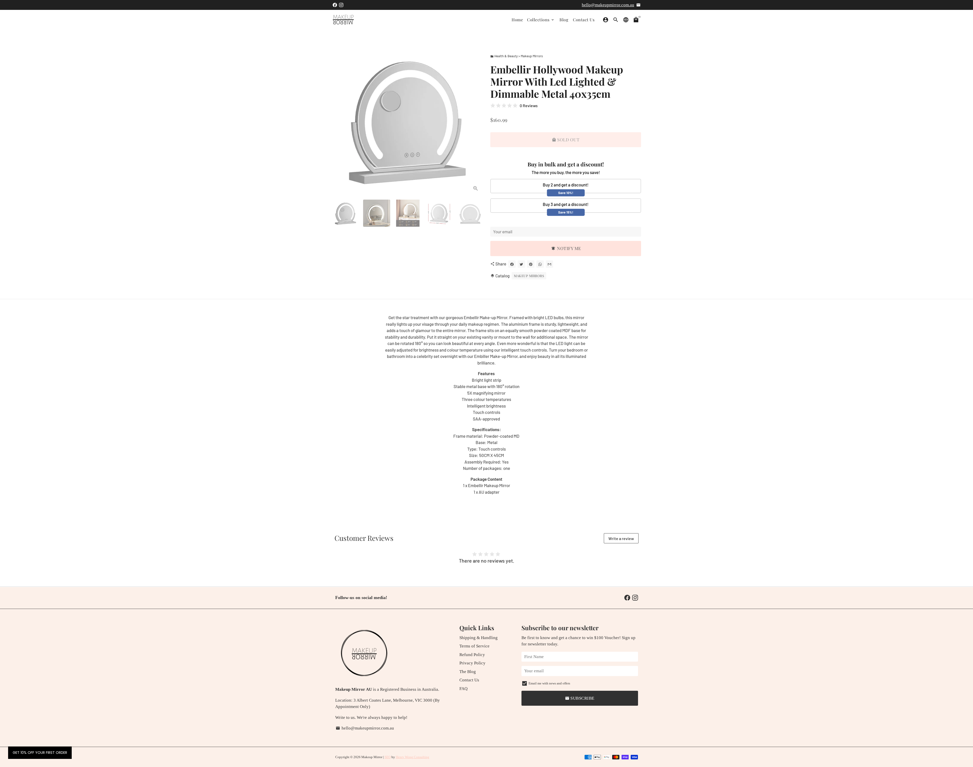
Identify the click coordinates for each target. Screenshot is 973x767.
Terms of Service (474, 646)
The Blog (467, 671)
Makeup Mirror (371, 757)
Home (517, 19)
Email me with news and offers (549, 683)
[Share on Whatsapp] (540, 264)
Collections (541, 19)
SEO (388, 757)
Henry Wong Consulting (412, 757)
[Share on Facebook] (512, 264)
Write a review (621, 538)
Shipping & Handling (478, 637)
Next (476, 120)
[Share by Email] (549, 264)
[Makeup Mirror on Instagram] (341, 4)
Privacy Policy (472, 663)
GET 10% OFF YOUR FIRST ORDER (40, 752)
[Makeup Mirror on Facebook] (335, 4)
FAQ (463, 688)
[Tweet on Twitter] (521, 264)
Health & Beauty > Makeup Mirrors (516, 56)
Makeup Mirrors (529, 276)
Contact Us (583, 19)
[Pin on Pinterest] (530, 264)
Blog (563, 19)
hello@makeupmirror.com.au (608, 5)
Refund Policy (472, 654)
